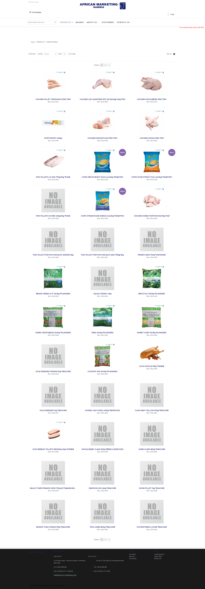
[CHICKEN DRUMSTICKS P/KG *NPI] (102, 122)
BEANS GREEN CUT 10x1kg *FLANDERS (53, 294)
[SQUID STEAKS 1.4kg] (102, 278)
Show (60, 54)
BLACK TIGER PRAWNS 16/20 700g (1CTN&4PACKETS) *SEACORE (58, 488)
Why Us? (132, 556)
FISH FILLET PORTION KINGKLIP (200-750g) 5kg (102, 255)
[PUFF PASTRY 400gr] (53, 122)
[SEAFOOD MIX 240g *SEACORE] (102, 472)
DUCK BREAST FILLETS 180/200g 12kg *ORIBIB (53, 449)
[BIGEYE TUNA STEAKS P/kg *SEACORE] (53, 511)
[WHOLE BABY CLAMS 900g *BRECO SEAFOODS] (102, 433)
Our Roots (132, 554)
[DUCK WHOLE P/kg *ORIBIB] (152, 353)
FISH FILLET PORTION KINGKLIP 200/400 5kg (53, 255)
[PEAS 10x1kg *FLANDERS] (102, 317)
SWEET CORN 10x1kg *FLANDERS (151, 333)
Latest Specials (159, 554)
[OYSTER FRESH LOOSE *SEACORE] (152, 511)
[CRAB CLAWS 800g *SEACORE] (152, 433)
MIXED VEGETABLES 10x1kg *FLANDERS (53, 333)
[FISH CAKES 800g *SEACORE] (102, 511)
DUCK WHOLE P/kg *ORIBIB (151, 366)
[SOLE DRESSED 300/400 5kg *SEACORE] (53, 356)
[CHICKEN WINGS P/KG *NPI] (152, 122)
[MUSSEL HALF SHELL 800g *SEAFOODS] (102, 395)
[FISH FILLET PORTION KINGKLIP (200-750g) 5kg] (102, 239)
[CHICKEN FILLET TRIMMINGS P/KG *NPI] (53, 83)
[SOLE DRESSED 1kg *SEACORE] (53, 395)
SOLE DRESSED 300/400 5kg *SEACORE (53, 371)
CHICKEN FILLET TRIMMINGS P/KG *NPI (53, 99)
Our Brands (133, 558)
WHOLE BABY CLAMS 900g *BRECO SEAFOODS (102, 449)
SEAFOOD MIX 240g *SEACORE (102, 488)
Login (172, 14)
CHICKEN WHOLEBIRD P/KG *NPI (151, 99)
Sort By (40, 54)
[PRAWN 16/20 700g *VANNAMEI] (152, 239)
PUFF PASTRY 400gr (53, 138)
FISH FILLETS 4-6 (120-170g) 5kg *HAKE (53, 177)
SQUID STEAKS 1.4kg (102, 294)
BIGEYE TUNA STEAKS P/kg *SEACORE (53, 527)
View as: (169, 54)
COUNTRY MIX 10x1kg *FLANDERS (102, 371)
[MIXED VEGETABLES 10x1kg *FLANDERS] (53, 317)
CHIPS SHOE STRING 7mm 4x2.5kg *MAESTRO (151, 177)
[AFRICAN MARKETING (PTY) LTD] (102, 5)
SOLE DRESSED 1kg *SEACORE (53, 410)
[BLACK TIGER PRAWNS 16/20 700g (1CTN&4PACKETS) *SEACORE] (53, 472)
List (174, 54)
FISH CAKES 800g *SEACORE (102, 527)
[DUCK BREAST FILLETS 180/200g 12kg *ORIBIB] (53, 433)
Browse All (157, 558)
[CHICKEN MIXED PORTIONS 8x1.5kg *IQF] (152, 200)
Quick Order (158, 556)
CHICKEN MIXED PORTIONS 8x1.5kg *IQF (152, 216)
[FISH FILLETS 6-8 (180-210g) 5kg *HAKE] (53, 200)
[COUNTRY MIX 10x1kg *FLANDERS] (102, 356)
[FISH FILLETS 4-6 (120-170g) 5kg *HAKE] (53, 161)
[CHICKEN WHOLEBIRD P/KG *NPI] (152, 83)
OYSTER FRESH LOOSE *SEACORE (152, 527)
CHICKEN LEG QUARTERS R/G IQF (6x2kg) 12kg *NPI (102, 99)
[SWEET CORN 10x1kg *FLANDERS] (152, 317)
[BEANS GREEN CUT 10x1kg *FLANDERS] (53, 278)
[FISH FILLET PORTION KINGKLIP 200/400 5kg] (53, 239)
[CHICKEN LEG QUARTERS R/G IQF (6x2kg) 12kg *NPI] (102, 83)
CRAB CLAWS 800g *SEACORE (152, 449)
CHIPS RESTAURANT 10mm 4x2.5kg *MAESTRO (102, 177)
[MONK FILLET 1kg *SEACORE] (152, 472)
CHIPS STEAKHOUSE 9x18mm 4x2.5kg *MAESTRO (102, 216)
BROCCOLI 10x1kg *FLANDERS (151, 294)
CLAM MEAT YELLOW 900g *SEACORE (152, 410)
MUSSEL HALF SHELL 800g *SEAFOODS (102, 410)
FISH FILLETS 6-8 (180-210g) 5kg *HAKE (53, 216)
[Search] (55, 22)
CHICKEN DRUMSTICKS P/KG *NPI (102, 138)
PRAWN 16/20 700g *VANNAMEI (152, 255)
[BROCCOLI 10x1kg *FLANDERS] (152, 278)
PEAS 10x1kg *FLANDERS (102, 333)
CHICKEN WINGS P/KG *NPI (152, 138)
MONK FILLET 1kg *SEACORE (151, 488)
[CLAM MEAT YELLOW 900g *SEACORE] (152, 395)
